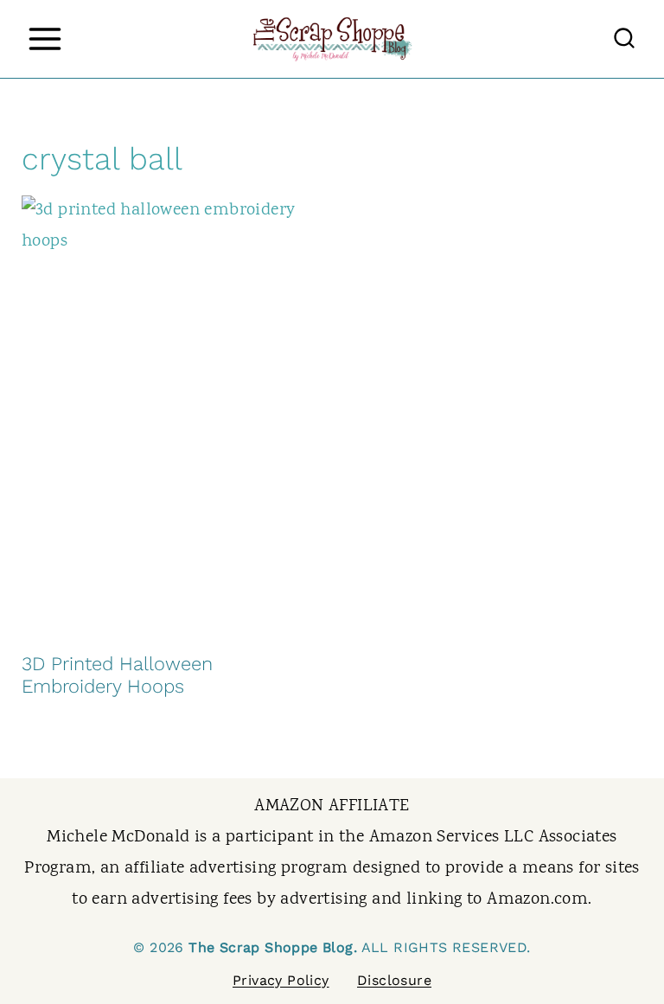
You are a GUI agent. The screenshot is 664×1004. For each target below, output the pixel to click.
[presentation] (168, 415)
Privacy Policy (281, 980)
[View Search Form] (624, 39)
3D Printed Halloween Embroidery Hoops (117, 675)
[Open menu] (44, 38)
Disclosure (394, 980)
